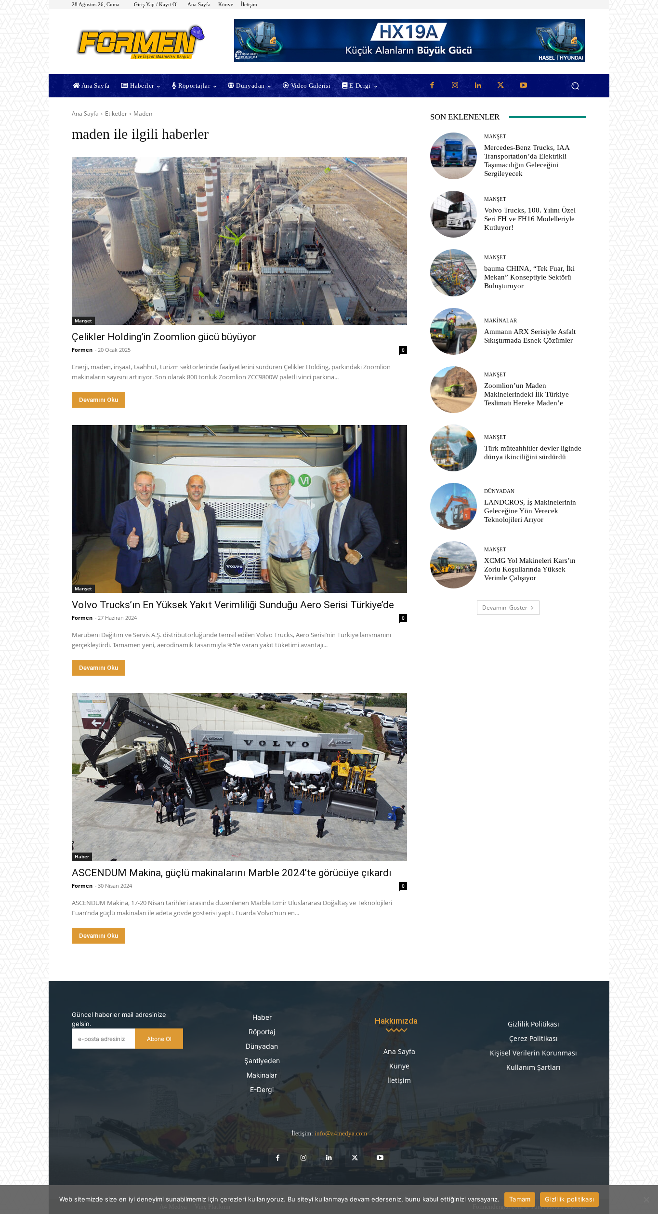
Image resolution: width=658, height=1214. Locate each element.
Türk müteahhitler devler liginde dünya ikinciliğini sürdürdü (532, 452)
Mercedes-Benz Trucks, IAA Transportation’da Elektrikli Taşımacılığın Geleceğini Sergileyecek (527, 160)
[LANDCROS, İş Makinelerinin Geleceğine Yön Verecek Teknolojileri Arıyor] (453, 506)
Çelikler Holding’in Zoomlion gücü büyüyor (164, 337)
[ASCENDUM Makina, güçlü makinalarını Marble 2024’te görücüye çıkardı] (239, 777)
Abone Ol (159, 1038)
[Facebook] (432, 86)
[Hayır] (646, 1199)
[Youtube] (523, 86)
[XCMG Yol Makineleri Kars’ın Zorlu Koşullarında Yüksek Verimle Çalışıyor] (453, 564)
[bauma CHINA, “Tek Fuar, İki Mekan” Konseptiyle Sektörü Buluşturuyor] (453, 272)
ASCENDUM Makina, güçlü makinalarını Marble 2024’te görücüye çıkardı (232, 873)
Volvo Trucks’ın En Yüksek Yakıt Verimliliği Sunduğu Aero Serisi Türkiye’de (233, 605)
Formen (82, 349)
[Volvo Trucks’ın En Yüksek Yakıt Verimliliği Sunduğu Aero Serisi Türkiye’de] (239, 509)
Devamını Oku (98, 399)
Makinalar (500, 320)
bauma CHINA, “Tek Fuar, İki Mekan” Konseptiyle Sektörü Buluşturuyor (529, 277)
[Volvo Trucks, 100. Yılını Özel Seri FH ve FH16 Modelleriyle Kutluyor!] (453, 214)
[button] (575, 86)
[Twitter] (500, 86)
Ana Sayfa (85, 113)
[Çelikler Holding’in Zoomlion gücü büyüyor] (239, 241)
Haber (82, 856)
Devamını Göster (504, 607)
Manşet (83, 320)
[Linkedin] (478, 86)
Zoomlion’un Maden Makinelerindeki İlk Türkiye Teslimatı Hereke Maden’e (526, 394)
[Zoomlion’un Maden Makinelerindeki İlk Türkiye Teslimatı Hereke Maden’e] (453, 389)
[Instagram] (455, 86)
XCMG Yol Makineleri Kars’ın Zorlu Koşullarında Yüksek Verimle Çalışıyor (530, 569)
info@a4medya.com (341, 1133)
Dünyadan (499, 491)
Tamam (519, 1199)
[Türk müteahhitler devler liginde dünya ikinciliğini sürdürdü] (453, 448)
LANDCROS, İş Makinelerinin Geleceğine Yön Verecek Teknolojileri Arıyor (530, 510)
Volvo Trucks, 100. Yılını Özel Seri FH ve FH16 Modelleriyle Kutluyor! (530, 218)
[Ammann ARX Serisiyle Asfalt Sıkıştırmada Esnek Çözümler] (453, 331)
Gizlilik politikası (569, 1199)
